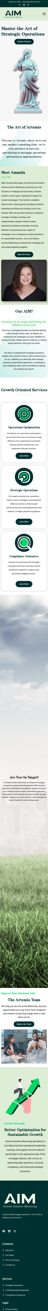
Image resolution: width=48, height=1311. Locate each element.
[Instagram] (28, 5)
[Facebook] (20, 5)
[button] (44, 14)
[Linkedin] (24, 5)
